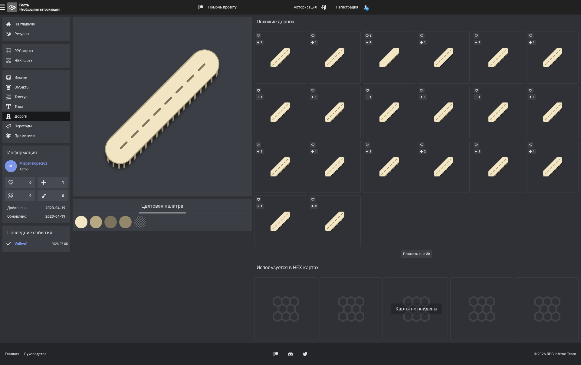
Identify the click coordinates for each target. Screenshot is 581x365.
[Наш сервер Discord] (290, 354)
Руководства (35, 354)
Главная (12, 354)
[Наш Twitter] (305, 354)
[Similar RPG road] (280, 57)
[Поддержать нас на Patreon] (276, 354)
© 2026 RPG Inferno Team (555, 354)
